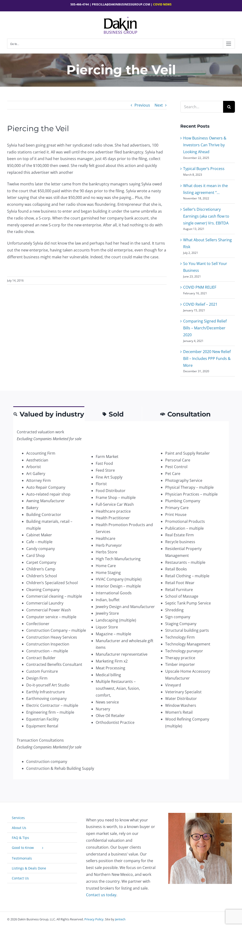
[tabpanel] (121, 600)
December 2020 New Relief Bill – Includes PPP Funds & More (207, 358)
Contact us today (101, 894)
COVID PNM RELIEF (199, 287)
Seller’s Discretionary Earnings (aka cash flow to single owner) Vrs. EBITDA (206, 216)
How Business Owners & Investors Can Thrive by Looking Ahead (204, 144)
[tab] (48, 413)
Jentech (120, 919)
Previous (142, 105)
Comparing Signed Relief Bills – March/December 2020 (205, 327)
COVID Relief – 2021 (200, 304)
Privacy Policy (94, 919)
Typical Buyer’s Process (204, 168)
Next (159, 105)
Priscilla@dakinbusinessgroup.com (121, 4)
